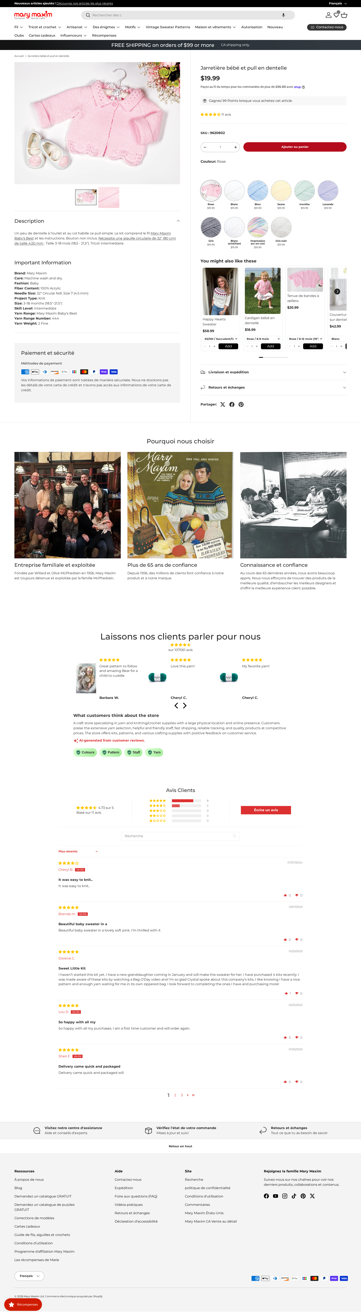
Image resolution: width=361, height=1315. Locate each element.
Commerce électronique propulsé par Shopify (74, 1296)
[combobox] (188, 15)
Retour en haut (180, 1146)
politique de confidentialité (207, 1188)
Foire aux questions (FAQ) (136, 1196)
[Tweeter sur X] (222, 404)
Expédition (124, 1188)
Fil (16, 27)
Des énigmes (104, 27)
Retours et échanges (132, 1213)
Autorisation (251, 27)
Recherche (194, 1180)
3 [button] (182, 1095)
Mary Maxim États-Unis (204, 1213)
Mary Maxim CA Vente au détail (211, 1221)
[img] (180, 644)
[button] (283, 15)
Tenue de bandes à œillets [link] (303, 298)
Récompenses (104, 35)
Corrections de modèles (34, 1218)
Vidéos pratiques (129, 1205)
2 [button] (175, 1095)
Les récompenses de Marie (36, 1260)
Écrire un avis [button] (266, 810)
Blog (18, 1188)
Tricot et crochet (42, 27)
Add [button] (228, 346)
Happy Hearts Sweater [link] (214, 321)
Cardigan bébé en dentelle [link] (260, 320)
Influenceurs (71, 35)
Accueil (19, 56)
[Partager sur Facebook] (231, 404)
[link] (220, 291)
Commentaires (197, 1205)
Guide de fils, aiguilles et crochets (42, 1235)
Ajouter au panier (295, 147)
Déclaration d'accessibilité (136, 1221)
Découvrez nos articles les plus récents (84, 3)
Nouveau (275, 27)
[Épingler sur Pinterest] (241, 404)
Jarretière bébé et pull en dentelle (48, 56)
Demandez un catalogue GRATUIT (42, 1196)
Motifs (130, 27)
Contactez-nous (128, 1180)
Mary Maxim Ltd (34, 1296)
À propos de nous (29, 1180)
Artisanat (75, 27)
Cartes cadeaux (42, 35)
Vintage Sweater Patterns (168, 27)
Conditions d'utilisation (33, 1243)
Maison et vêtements (213, 27)
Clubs (19, 35)
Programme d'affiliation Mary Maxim (44, 1252)
